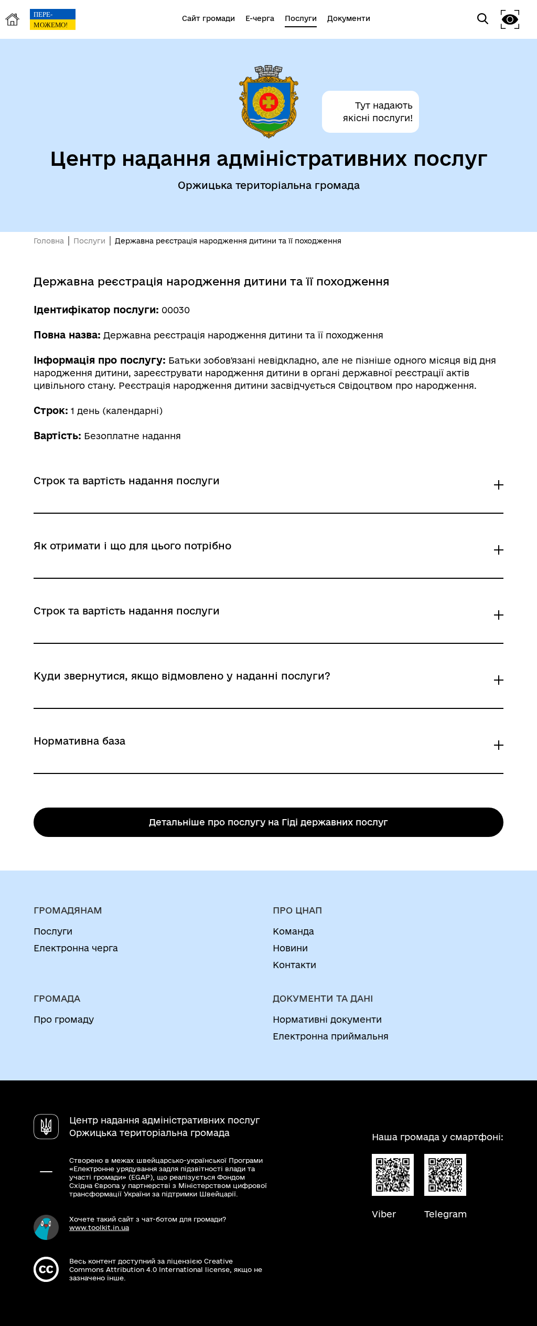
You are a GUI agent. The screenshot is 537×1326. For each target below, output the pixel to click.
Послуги (89, 241)
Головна (49, 241)
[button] (510, 19)
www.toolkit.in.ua (99, 1227)
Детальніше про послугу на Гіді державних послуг (268, 822)
